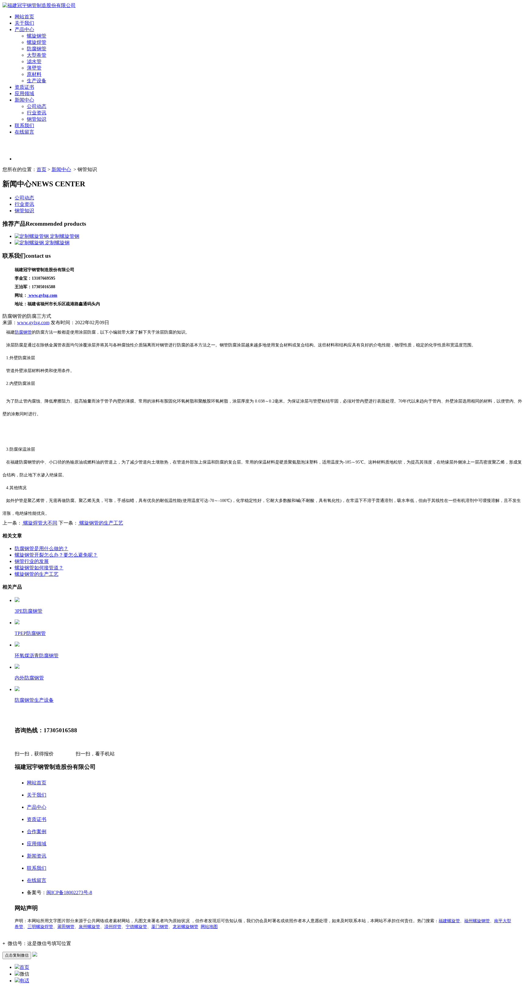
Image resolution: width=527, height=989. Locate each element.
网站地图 (209, 926)
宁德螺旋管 (136, 926)
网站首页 (24, 16)
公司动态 (36, 106)
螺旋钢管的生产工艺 (100, 522)
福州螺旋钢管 (477, 921)
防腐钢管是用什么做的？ (41, 548)
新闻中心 (24, 99)
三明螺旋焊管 (40, 926)
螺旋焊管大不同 (39, 522)
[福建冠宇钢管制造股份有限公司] (39, 5)
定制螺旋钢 (57, 242)
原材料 (34, 74)
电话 (24, 980)
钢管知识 (36, 119)
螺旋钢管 (36, 35)
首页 (41, 169)
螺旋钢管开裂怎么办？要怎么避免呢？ (56, 554)
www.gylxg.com (33, 322)
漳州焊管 (112, 926)
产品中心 (24, 29)
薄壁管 (34, 67)
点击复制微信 (17, 955)
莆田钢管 (65, 926)
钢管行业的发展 (32, 561)
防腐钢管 (36, 48)
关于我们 (24, 23)
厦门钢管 (159, 926)
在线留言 (24, 131)
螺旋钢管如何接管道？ (39, 567)
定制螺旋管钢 (64, 236)
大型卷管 (36, 55)
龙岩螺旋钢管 (185, 926)
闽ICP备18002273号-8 (69, 892)
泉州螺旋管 (89, 926)
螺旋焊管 (36, 42)
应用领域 (24, 93)
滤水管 (34, 61)
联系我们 (24, 125)
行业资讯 (36, 112)
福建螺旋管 (449, 921)
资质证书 (24, 87)
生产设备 (36, 80)
